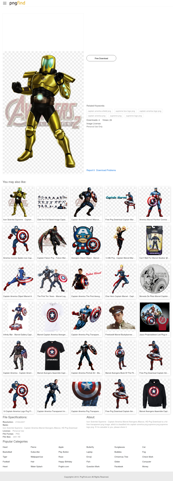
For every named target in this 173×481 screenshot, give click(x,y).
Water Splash (36, 466)
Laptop (89, 451)
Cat (143, 446)
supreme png (116, 115)
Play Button (64, 451)
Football (6, 461)
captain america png (96, 115)
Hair (32, 461)
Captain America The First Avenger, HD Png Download (94, 296)
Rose (61, 456)
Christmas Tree (121, 456)
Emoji (89, 456)
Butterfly (90, 446)
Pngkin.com (64, 466)
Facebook (118, 466)
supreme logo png (134, 115)
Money (145, 466)
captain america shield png (99, 111)
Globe (117, 461)
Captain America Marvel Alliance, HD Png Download (93, 219)
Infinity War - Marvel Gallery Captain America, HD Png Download (30, 334)
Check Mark (147, 456)
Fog (144, 451)
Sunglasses (119, 446)
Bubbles (118, 451)
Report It (90, 170)
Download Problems (106, 170)
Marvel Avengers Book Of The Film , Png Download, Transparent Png (135, 373)
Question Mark (93, 466)
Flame (33, 446)
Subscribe (35, 451)
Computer (146, 461)
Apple (61, 446)
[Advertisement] (43, 32)
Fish (88, 461)
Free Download (101, 58)
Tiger (5, 456)
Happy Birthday (65, 461)
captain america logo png (150, 111)
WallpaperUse (37, 456)
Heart (5, 446)
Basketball (7, 451)
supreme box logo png (125, 111)
